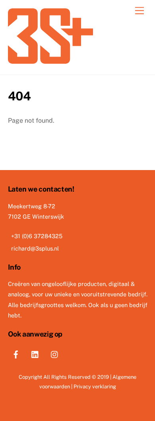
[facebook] (16, 353)
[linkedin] (35, 353)
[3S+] (50, 60)
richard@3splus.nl (35, 248)
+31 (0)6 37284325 (36, 236)
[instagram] (55, 353)
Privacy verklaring (95, 387)
